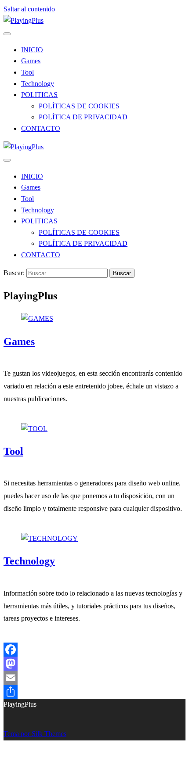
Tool (27, 72)
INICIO (32, 50)
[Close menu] (7, 33)
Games (30, 61)
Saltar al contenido (29, 9)
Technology (37, 83)
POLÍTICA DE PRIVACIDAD (83, 117)
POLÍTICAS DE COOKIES (79, 106)
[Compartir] (94, 692)
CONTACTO (40, 128)
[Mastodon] (94, 664)
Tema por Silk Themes (35, 733)
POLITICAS (39, 94)
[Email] (94, 678)
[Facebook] (94, 650)
